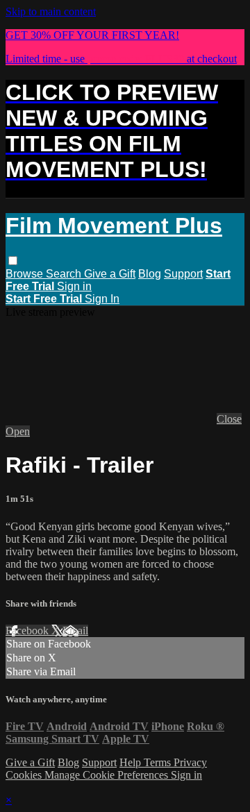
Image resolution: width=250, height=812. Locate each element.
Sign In (102, 299)
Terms (159, 762)
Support (183, 274)
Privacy (190, 762)
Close (229, 419)
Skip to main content (51, 11)
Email (75, 630)
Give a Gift (109, 274)
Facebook (28, 630)
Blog (149, 274)
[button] (12, 260)
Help (131, 762)
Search (65, 274)
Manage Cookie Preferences (107, 775)
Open (18, 431)
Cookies (25, 775)
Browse (26, 274)
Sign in (74, 286)
